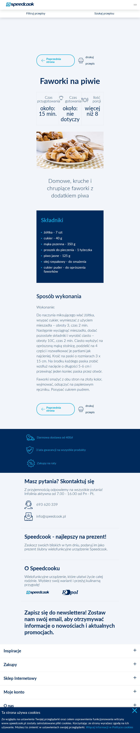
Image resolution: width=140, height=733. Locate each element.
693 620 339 (47, 504)
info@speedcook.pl (51, 516)
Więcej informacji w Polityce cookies (109, 727)
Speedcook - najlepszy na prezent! (65, 537)
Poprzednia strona (53, 60)
